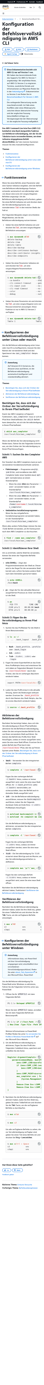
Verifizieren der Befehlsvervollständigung (23, 397)
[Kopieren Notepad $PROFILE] (39, 1003)
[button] (10, 63)
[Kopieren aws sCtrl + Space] (39, 1143)
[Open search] (40, 7)
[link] (32, 19)
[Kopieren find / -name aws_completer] (39, 537)
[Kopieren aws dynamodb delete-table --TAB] (39, 277)
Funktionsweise (12, 154)
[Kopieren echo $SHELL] (39, 580)
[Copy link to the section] (2, 177)
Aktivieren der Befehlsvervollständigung (22, 394)
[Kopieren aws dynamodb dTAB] (39, 236)
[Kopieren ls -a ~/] (39, 636)
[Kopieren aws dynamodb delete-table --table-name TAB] (39, 318)
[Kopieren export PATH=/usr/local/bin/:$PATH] (39, 682)
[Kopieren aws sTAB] (39, 924)
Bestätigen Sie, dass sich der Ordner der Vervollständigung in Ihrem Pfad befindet (21, 753)
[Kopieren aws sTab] (39, 1114)
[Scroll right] (33, 7)
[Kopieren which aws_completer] (39, 431)
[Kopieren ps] (39, 601)
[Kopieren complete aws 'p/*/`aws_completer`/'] (39, 868)
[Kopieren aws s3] (39, 1122)
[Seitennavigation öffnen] (3, 13)
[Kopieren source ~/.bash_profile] (39, 707)
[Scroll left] (12, 7)
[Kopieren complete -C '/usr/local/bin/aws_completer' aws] (39, 769)
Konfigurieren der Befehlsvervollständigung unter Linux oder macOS (23, 160)
